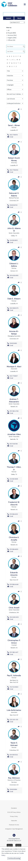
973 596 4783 (15, 411)
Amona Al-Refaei (14, 332)
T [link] (18, 63)
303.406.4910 (15, 275)
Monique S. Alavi (14, 366)
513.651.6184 (15, 789)
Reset (20, 18)
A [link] (7, 56)
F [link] (18, 56)
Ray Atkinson (14, 778)
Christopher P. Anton (14, 641)
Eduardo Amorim (14, 573)
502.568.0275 (15, 308)
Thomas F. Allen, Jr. (14, 468)
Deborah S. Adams (14, 194)
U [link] (20, 63)
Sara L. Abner (14, 125)
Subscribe (14, 820)
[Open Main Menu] (24, 4)
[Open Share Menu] (18, 109)
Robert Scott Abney (14, 159)
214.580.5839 (15, 479)
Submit (8, 18)
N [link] (19, 60)
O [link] (7, 63)
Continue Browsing (14, 858)
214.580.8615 (15, 240)
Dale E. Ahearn (13, 298)
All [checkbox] (8, 30)
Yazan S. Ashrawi (14, 744)
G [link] (20, 56)
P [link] (9, 63)
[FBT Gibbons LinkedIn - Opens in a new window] (14, 835)
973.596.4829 (15, 549)
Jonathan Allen (14, 434)
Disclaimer (14, 808)
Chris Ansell (14, 607)
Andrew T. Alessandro (14, 400)
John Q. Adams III (14, 229)
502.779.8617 (15, 376)
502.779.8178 (15, 135)
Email (11, 137)
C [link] (11, 56)
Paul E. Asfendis (14, 675)
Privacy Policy (14, 816)
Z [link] (16, 66)
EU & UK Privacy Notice (14, 812)
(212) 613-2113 (15, 720)
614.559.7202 (15, 755)
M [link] (17, 60)
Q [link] (11, 63)
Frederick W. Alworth (14, 503)
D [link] (13, 56)
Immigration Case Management (14, 829)
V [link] (7, 66)
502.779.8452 (15, 170)
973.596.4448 (15, 584)
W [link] (9, 66)
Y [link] (14, 66)
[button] (14, 71)
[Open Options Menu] (21, 109)
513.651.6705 (15, 205)
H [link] (7, 60)
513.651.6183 (15, 343)
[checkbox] (14, 33)
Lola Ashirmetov (14, 710)
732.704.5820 (15, 687)
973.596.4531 (15, 514)
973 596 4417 (15, 652)
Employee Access (14, 825)
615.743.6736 (15, 444)
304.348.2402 (15, 617)
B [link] (9, 56)
